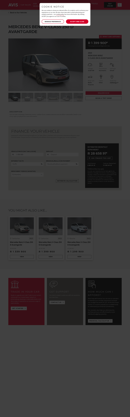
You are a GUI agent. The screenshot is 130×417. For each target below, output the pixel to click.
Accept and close (77, 22)
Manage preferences (53, 22)
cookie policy (60, 14)
